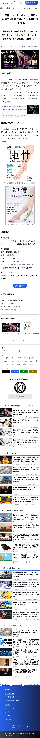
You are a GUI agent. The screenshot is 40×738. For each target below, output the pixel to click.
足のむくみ (5, 364)
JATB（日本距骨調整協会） (30, 46)
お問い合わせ (9, 719)
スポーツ (22, 8)
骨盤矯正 (25, 364)
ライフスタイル (6, 351)
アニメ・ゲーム (32, 8)
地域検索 (7, 8)
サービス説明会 (9, 697)
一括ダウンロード (21, 340)
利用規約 (7, 704)
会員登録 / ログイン (32, 3)
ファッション (23, 351)
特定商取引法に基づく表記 (13, 701)
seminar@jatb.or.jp (13, 307)
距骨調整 (18, 364)
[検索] (21, 3)
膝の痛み (12, 361)
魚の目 (31, 364)
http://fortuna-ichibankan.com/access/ (20, 265)
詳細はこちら (20, 286)
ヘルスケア (18, 358)
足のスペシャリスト (30, 361)
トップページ (6, 684)
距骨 (12, 364)
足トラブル (20, 361)
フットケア (10, 358)
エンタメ (15, 8)
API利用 (7, 715)
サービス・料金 (9, 693)
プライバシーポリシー (11, 708)
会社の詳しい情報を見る (20, 397)
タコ (3, 358)
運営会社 (7, 689)
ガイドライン (9, 712)
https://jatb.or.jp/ (11, 310)
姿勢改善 (33, 358)
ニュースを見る (33, 405)
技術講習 (4, 361)
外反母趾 (26, 358)
